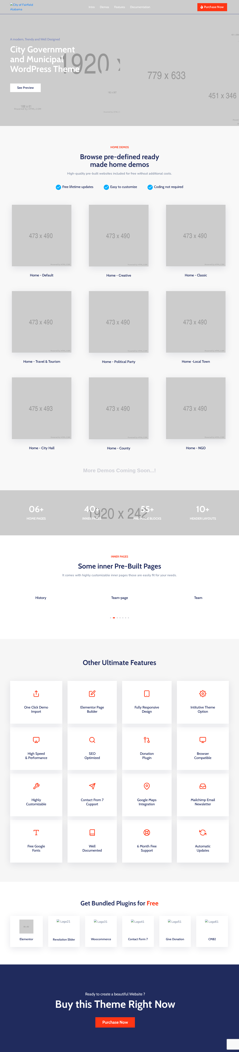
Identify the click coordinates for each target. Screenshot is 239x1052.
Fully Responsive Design (147, 709)
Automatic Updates (202, 848)
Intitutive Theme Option (203, 709)
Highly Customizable (36, 802)
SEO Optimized (92, 755)
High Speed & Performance (36, 755)
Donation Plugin (147, 755)
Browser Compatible (202, 755)
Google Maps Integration (146, 802)
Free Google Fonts (36, 848)
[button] (110, 617)
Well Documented (92, 848)
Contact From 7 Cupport (92, 802)
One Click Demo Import (36, 709)
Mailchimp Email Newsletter (203, 802)
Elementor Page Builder (92, 709)
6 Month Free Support (147, 848)
